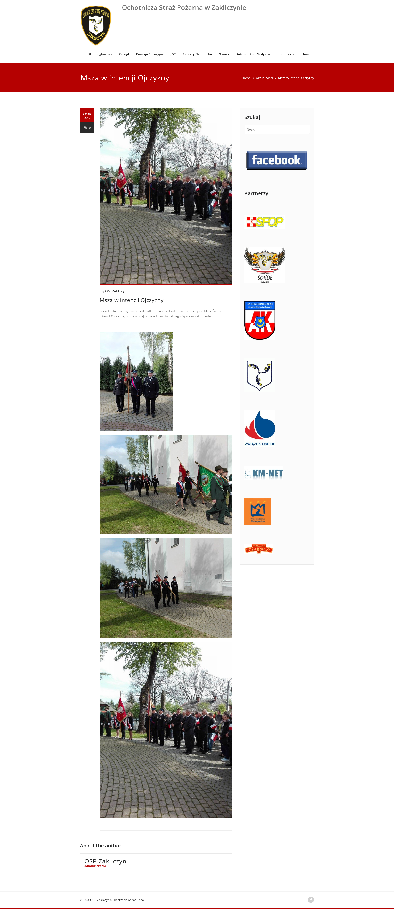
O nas (223, 54)
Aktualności (264, 78)
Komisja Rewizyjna (150, 54)
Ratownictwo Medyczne (254, 54)
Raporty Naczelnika (197, 54)
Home (306, 54)
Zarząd (124, 54)
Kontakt (287, 54)
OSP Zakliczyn (115, 291)
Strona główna (99, 54)
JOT (173, 54)
